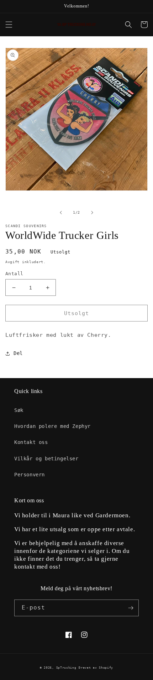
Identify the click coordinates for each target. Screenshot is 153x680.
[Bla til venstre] (61, 212)
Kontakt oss (31, 442)
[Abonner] (130, 608)
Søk (18, 410)
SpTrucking (66, 667)
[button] (9, 24)
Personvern (29, 474)
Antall (14, 273)
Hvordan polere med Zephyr (52, 426)
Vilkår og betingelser (46, 458)
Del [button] (18, 353)
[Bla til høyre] (92, 212)
